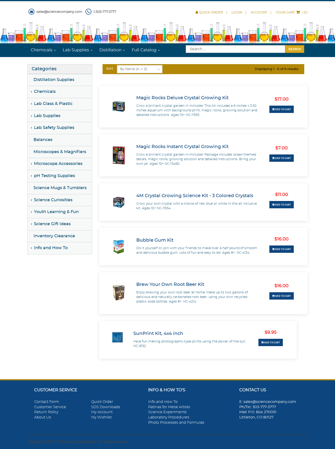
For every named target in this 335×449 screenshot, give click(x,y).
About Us (42, 417)
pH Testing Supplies (54, 176)
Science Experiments (167, 412)
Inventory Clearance (54, 236)
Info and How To (51, 248)
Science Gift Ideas (52, 224)
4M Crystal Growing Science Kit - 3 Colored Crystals (194, 195)
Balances (43, 140)
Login (237, 12)
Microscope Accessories (58, 164)
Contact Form (46, 402)
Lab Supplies (76, 50)
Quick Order (211, 12)
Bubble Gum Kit (154, 240)
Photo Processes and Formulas (176, 422)
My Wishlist (101, 417)
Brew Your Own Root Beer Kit (170, 284)
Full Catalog (144, 50)
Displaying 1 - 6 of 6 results (276, 69)
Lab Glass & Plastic (53, 104)
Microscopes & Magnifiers (60, 152)
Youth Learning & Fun (56, 212)
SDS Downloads (105, 407)
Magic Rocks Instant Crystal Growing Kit (182, 146)
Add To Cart (283, 109)
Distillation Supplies (54, 80)
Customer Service (50, 407)
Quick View (203, 119)
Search (294, 49)
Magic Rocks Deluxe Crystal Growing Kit (182, 98)
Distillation (110, 50)
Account (259, 12)
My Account (102, 412)
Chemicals (41, 50)
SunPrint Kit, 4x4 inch (158, 333)
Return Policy (46, 412)
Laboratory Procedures (168, 417)
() (292, 12)
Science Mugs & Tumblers (60, 188)
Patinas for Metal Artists (169, 407)
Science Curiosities (53, 200)
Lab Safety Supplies (54, 128)
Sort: (110, 68)
